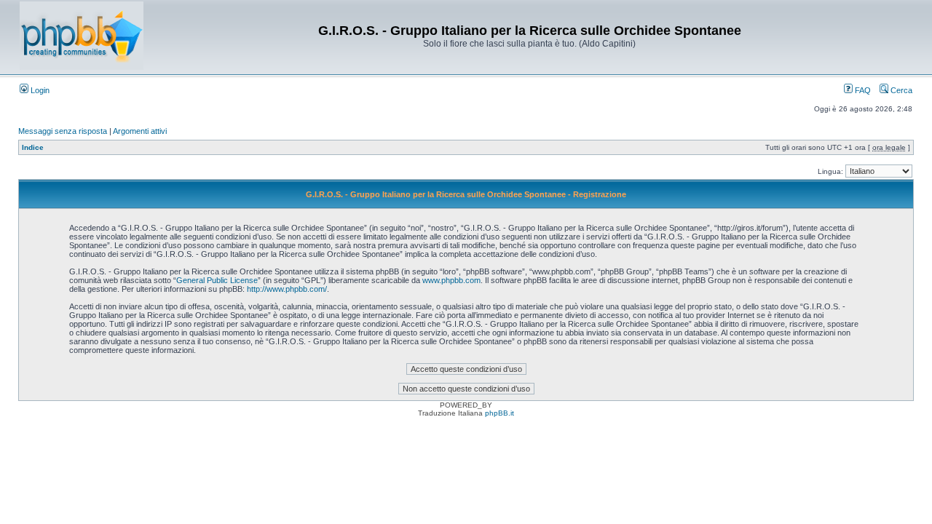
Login (39, 90)
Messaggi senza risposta (62, 131)
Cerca (900, 90)
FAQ (862, 90)
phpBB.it (499, 413)
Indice (33, 147)
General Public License (217, 280)
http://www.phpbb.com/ (287, 289)
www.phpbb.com (451, 280)
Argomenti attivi (140, 131)
